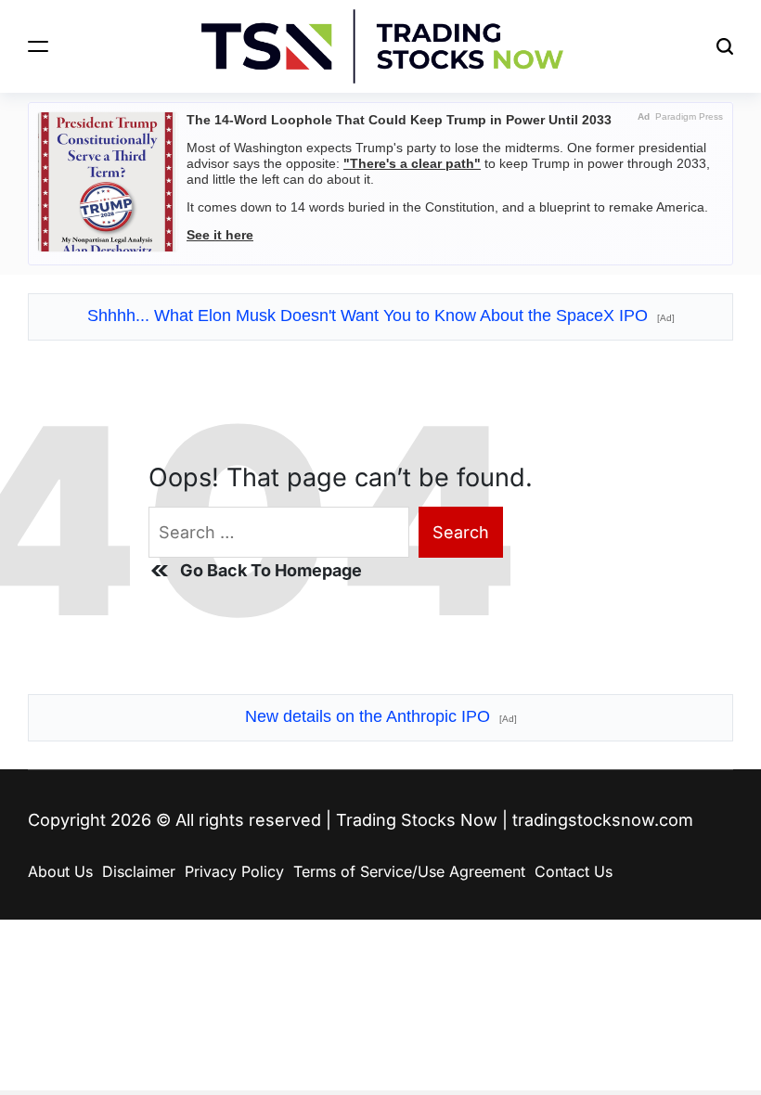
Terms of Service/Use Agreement (409, 871)
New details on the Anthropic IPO (381, 716)
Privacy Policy (234, 871)
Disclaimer (138, 871)
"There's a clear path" (412, 163)
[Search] (724, 45)
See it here (220, 234)
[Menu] (38, 45)
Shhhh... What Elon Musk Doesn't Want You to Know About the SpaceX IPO (381, 315)
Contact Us (574, 871)
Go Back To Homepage (271, 570)
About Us (60, 871)
